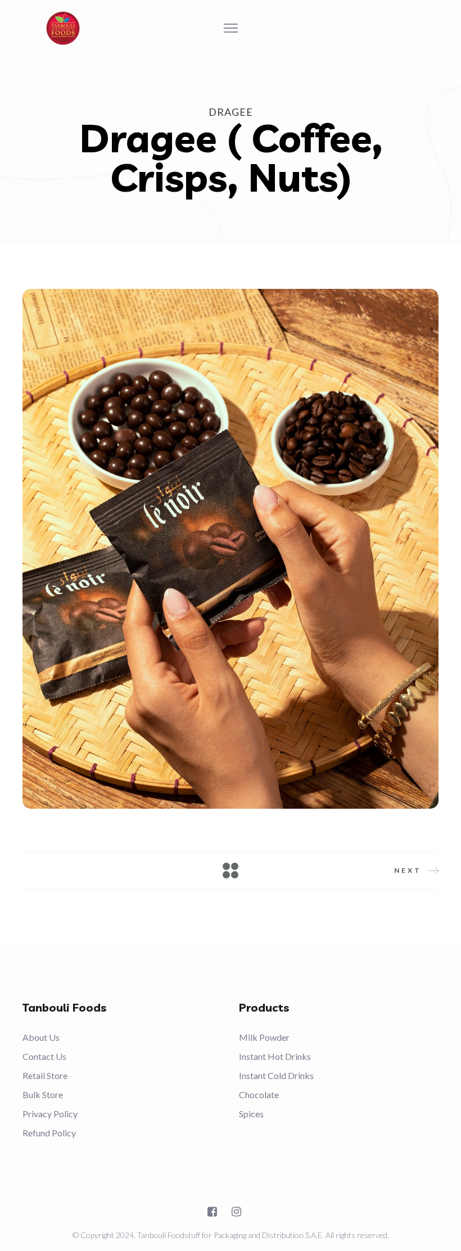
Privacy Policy (50, 1113)
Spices (251, 1113)
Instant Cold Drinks (276, 1075)
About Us (41, 1037)
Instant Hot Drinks (275, 1056)
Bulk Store (42, 1094)
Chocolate (259, 1094)
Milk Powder (264, 1037)
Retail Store (44, 1075)
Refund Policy (49, 1132)
